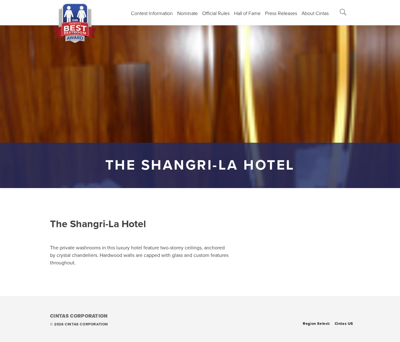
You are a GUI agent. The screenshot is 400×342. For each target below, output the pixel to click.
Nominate (187, 13)
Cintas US (344, 323)
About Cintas (315, 13)
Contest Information (152, 13)
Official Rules (216, 13)
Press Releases (281, 13)
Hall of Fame (247, 13)
